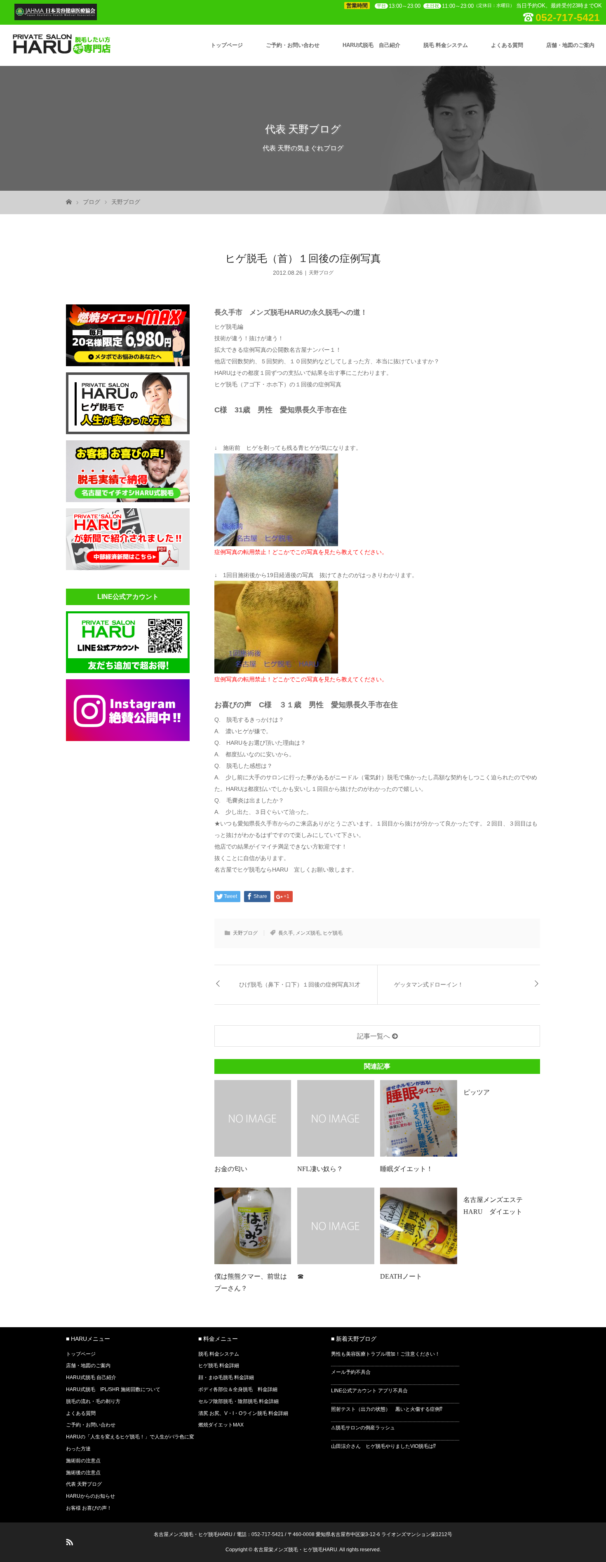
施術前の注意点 (83, 1461)
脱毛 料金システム (445, 45)
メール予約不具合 (351, 1372)
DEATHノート (401, 1276)
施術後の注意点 (83, 1472)
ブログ (91, 202)
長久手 (285, 933)
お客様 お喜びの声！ (89, 1508)
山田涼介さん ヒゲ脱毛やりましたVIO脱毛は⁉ (383, 1446)
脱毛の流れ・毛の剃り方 (93, 1401)
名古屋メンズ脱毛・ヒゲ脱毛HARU (193, 1534)
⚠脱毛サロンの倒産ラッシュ (363, 1428)
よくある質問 (507, 45)
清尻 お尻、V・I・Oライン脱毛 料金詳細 (243, 1413)
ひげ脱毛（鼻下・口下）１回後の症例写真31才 (299, 985)
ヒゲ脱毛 (333, 933)
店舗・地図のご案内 (570, 45)
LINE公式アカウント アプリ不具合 (369, 1391)
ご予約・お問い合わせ (292, 45)
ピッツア (476, 1092)
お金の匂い (230, 1168)
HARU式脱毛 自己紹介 (371, 45)
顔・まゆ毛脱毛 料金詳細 (226, 1377)
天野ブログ (125, 202)
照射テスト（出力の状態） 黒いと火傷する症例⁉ (386, 1409)
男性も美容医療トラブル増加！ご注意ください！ (385, 1354)
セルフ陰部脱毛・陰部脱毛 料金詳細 (238, 1401)
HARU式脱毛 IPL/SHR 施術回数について (113, 1389)
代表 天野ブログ (84, 1484)
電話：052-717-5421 (260, 1534)
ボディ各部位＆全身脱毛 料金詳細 (237, 1389)
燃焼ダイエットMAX (221, 1425)
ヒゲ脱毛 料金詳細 (218, 1365)
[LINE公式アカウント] (128, 670)
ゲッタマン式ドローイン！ (428, 985)
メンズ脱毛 (308, 933)
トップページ (227, 45)
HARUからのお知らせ (90, 1496)
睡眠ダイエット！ (406, 1168)
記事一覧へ (373, 1036)
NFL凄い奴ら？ (320, 1168)
